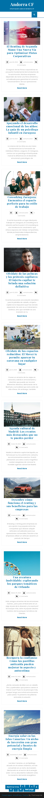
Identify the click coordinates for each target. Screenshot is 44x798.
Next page (29, 789)
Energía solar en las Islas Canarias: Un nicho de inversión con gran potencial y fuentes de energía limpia (22, 742)
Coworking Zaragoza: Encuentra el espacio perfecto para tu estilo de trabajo (22, 201)
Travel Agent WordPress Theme (15, 795)
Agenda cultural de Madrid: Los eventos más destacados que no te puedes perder (22, 433)
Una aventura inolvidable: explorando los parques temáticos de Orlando (22, 582)
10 (21, 789)
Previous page (13, 787)
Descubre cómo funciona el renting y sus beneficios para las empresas (22, 504)
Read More (22, 88)
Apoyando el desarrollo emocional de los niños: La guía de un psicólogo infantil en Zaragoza (22, 127)
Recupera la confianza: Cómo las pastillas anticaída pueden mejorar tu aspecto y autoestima (22, 664)
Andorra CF (22, 4)
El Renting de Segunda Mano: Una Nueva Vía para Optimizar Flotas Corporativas (22, 51)
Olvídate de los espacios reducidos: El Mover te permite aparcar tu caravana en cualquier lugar (22, 357)
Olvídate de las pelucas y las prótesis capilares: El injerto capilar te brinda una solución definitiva (22, 280)
